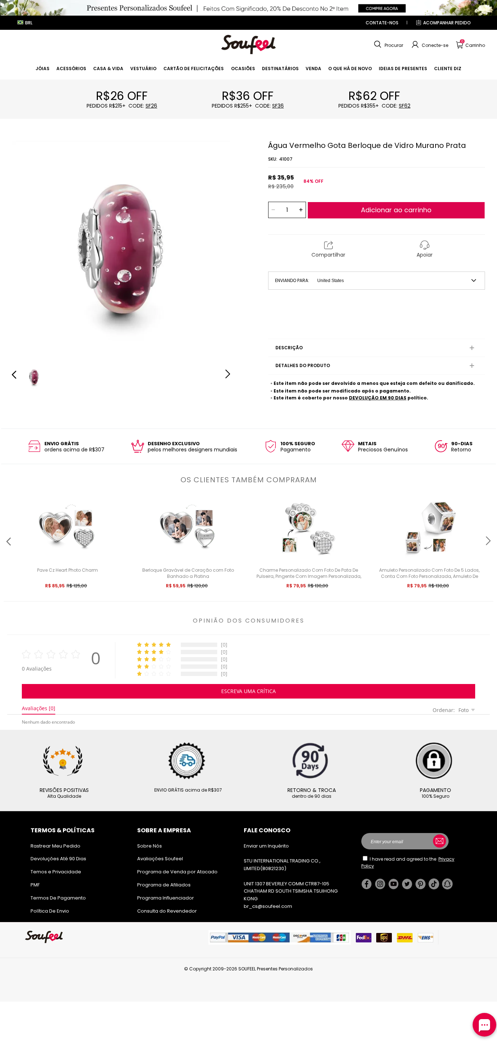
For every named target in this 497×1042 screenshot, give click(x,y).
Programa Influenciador (165, 897)
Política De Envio (50, 911)
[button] (387, 44)
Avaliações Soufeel (160, 858)
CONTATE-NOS (382, 23)
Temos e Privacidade (56, 871)
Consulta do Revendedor (167, 911)
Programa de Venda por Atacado (177, 871)
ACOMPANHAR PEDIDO (447, 23)
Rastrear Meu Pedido (55, 845)
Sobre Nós (149, 845)
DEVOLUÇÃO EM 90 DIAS (377, 398)
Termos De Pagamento (58, 897)
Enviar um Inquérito (266, 845)
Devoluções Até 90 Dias (58, 858)
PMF (35, 884)
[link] (42, 68)
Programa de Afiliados (164, 884)
